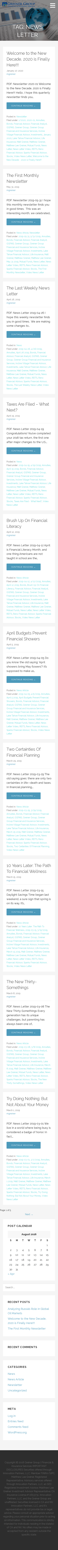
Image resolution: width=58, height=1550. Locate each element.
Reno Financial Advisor (37, 265)
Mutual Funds (33, 145)
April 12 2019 (13, 585)
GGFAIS (10, 127)
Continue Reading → (23, 106)
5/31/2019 (35, 236)
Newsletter (22, 116)
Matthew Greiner (37, 142)
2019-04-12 (24, 581)
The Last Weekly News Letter (28, 385)
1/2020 (22, 120)
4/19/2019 (36, 465)
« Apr (11, 1273)
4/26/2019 (36, 349)
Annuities (40, 120)
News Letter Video (22, 149)
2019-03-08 (24, 1047)
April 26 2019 (22, 352)
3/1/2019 (35, 1160)
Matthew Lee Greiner (16, 145)
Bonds (10, 124)
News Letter (39, 261)
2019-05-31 (24, 236)
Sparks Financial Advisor (35, 152)
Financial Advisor (22, 124)
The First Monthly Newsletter (27, 1328)
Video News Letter (23, 156)
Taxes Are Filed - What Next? (28, 501)
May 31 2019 (12, 261)
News (19, 345)
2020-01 (31, 120)
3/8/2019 (36, 1047)
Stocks (10, 156)
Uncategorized (17, 1390)
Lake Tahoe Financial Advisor (26, 138)
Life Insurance (36, 254)
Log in (12, 1415)
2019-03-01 (24, 1160)
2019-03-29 (24, 810)
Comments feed (18, 1426)
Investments (36, 134)
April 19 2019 (13, 469)
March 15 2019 (13, 952)
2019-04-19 (24, 465)
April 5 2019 (12, 697)
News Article (23, 233)
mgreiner (11, 74)
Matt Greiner (22, 142)
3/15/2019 (42, 930)
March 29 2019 (14, 832)
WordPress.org (17, 1432)
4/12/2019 (36, 581)
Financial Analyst (39, 124)
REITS (34, 149)
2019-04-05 (24, 694)
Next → (29, 1214)
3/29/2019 (36, 810)
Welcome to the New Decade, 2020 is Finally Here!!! (28, 59)
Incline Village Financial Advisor (31, 363)
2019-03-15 (30, 930)
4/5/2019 (35, 694)
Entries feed (15, 1421)
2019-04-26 (24, 349)
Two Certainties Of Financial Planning (31, 846)
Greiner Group (22, 127)
